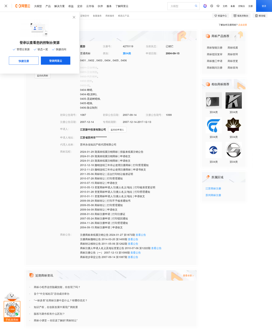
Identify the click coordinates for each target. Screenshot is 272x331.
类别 (105, 53)
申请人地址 (66, 137)
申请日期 (151, 53)
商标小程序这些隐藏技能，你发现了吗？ (57, 287)
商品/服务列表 (68, 67)
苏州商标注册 (213, 195)
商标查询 (233, 67)
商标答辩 (233, 54)
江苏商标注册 (213, 188)
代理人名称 (66, 144)
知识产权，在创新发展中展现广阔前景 (56, 307)
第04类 (127, 53)
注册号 (107, 46)
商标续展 (233, 47)
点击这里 (242, 24)
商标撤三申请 (214, 61)
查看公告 (141, 234)
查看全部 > (188, 275)
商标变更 (233, 61)
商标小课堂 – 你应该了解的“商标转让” (56, 320)
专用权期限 (109, 122)
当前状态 (151, 46)
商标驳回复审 (214, 54)
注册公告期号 (153, 115)
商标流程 (65, 151)
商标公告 (65, 234)
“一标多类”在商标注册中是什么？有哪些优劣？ (61, 300)
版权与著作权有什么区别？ (49, 313)
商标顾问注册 (214, 67)
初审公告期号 (68, 115)
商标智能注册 (214, 47)
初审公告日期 (110, 115)
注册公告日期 (68, 122)
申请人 (64, 129)
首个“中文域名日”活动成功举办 (51, 293)
